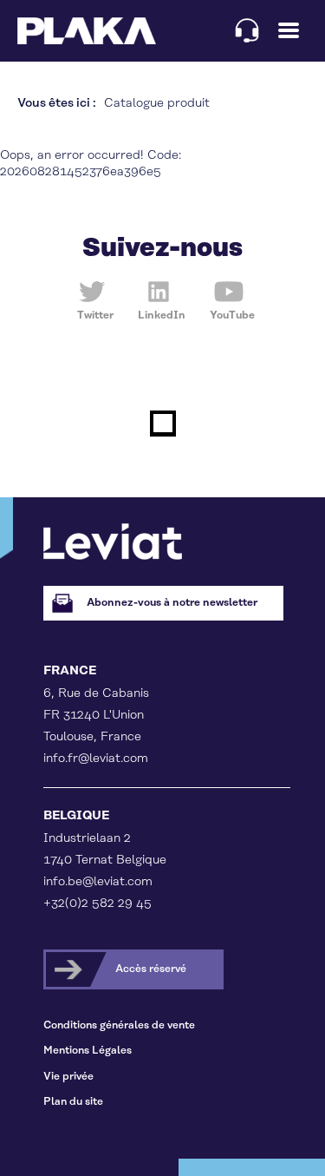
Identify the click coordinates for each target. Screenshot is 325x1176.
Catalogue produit (157, 103)
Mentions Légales (87, 1050)
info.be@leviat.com (98, 882)
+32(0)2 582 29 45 (97, 903)
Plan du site (73, 1101)
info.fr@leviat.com (95, 758)
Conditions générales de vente (119, 1025)
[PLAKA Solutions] (86, 30)
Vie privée (68, 1076)
